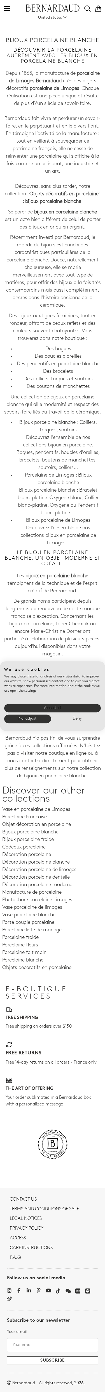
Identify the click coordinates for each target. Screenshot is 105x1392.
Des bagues (58, 349)
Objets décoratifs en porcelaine (36, 967)
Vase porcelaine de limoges (32, 907)
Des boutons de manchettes (58, 386)
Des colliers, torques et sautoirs (58, 379)
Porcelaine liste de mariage (32, 930)
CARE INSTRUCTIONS (31, 1248)
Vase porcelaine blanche (28, 915)
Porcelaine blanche (22, 960)
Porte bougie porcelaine (28, 922)
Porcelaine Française (24, 817)
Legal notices (26, 1219)
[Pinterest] (38, 1290)
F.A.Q (15, 1258)
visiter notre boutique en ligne (54, 753)
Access (18, 1238)
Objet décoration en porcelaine (36, 824)
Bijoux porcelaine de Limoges (58, 520)
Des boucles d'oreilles (58, 356)
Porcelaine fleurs (20, 945)
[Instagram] (9, 1290)
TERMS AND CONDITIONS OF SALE (44, 1209)
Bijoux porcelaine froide (28, 839)
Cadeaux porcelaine (24, 847)
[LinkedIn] (29, 1290)
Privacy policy (26, 1228)
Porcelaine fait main (24, 952)
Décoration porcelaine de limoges (39, 869)
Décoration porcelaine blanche (36, 862)
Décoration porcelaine (26, 854)
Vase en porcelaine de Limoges (36, 809)
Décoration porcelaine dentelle (36, 877)
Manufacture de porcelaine (32, 892)
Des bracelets (58, 371)
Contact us (23, 1199)
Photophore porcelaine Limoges (37, 900)
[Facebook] (19, 1290)
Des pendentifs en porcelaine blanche (58, 364)
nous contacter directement (38, 761)
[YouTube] (48, 1290)
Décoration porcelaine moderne (37, 885)
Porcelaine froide (20, 937)
